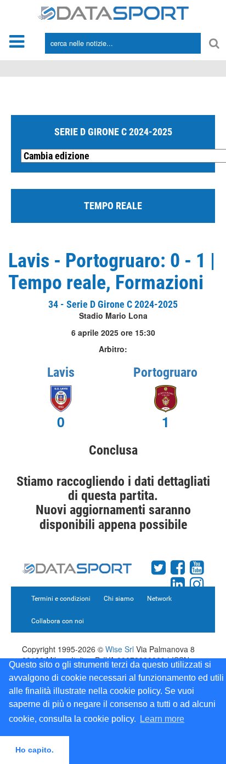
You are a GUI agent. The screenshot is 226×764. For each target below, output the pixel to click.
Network (159, 598)
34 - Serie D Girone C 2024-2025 (113, 304)
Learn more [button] (162, 718)
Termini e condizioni (61, 598)
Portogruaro (165, 372)
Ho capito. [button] (34, 749)
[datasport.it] (113, 12)
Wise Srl (119, 649)
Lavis (61, 372)
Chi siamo (119, 598)
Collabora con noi (57, 621)
